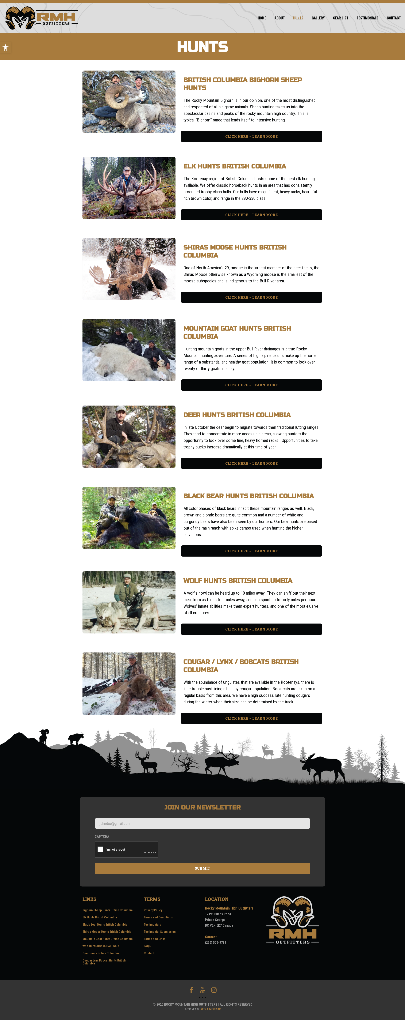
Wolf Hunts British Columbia (100, 946)
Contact (149, 953)
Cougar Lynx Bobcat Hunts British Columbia (104, 962)
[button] (5, 47)
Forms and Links (154, 939)
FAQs (147, 946)
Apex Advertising (211, 1009)
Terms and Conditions (158, 917)
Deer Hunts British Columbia (101, 953)
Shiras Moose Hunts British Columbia (106, 932)
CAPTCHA (102, 837)
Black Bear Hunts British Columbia (104, 924)
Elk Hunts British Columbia (99, 917)
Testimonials (152, 924)
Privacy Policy (153, 910)
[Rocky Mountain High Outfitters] (41, 18)
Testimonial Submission (160, 932)
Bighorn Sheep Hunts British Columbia (107, 910)
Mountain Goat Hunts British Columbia (107, 939)
